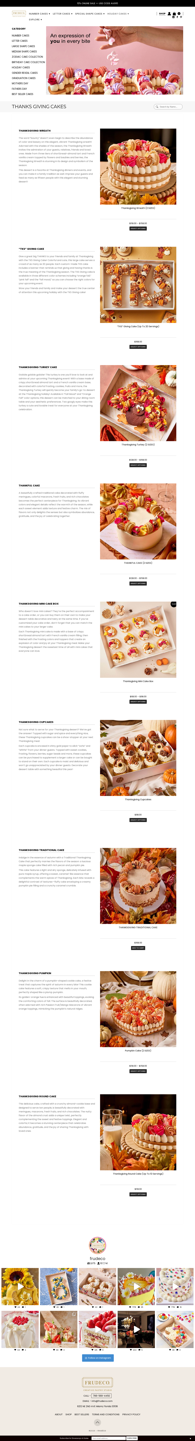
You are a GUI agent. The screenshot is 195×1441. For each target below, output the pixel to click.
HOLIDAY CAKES (117, 13)
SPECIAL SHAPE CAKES (88, 13)
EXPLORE (34, 19)
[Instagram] (35, 1301)
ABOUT (59, 1414)
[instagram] (173, 17)
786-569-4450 (101, 1395)
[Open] (20, 1286)
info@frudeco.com (102, 1401)
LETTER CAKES (61, 13)
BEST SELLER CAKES (22, 94)
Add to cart (138, 948)
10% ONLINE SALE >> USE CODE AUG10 (97, 3)
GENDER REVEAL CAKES (25, 73)
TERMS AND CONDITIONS (105, 1414)
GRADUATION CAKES (24, 78)
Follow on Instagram (99, 1358)
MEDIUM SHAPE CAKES (24, 51)
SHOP (69, 1414)
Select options (138, 228)
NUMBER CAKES (38, 13)
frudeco (20, 1270)
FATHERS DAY (19, 89)
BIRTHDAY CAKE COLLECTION (28, 62)
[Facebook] (177, 17)
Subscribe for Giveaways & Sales (74, 1438)
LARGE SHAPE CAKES (23, 46)
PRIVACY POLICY (131, 1414)
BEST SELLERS (82, 1414)
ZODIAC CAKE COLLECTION (27, 57)
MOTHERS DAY (20, 83)
